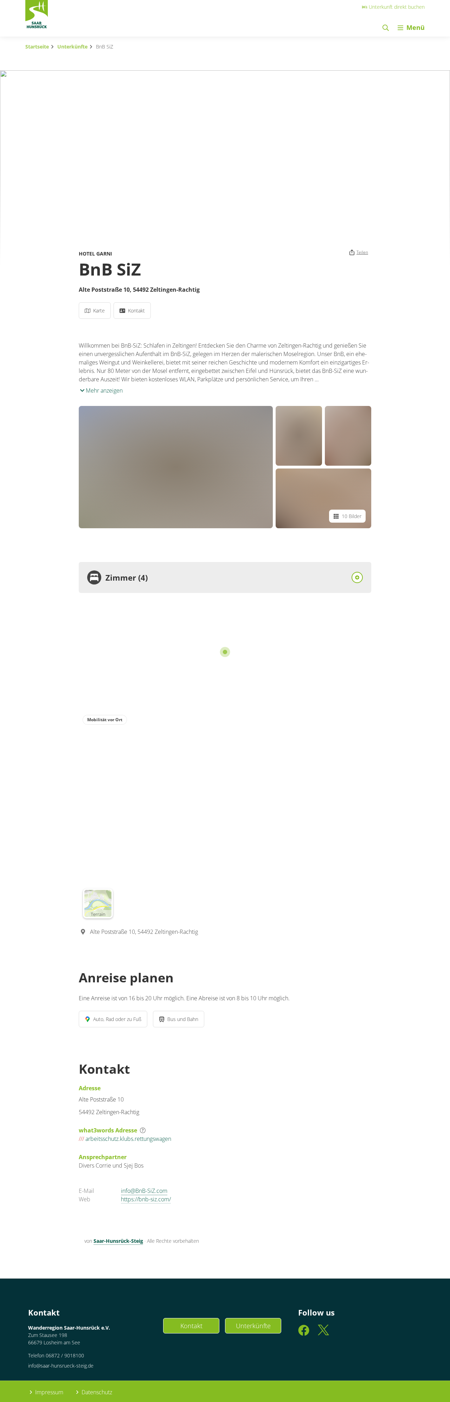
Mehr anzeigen (103, 390)
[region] (225, 816)
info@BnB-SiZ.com (144, 1191)
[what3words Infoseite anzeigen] (143, 1130)
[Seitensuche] (385, 27)
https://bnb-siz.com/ (146, 1199)
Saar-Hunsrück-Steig (118, 1241)
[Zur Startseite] (36, 16)
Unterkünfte (72, 46)
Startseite (37, 46)
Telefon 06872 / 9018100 (56, 1355)
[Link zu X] (323, 1333)
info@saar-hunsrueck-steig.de (61, 1365)
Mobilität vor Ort (104, 720)
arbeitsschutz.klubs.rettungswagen (125, 1139)
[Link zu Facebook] (303, 1333)
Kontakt (191, 1326)
